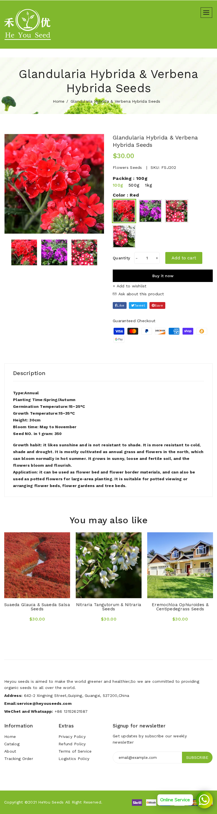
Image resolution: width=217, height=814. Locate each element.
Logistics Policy (73, 758)
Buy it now (162, 276)
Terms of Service (75, 751)
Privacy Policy (72, 736)
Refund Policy (72, 744)
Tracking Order (18, 758)
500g (134, 185)
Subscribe (197, 757)
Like (120, 305)
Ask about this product (140, 294)
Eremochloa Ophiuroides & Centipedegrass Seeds (180, 606)
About (10, 751)
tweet (139, 305)
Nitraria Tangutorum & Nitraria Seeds (108, 606)
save (159, 305)
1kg (148, 185)
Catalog (11, 744)
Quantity (121, 258)
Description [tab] (29, 373)
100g (118, 185)
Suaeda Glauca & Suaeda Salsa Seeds (37, 606)
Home (58, 101)
